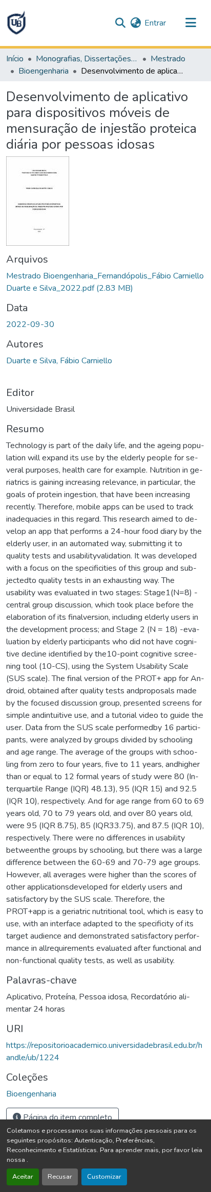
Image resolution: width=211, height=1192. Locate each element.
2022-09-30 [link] (30, 324)
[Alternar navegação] (190, 23)
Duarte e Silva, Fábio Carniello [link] (59, 360)
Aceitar (22, 1176)
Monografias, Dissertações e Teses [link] (87, 58)
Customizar (104, 1176)
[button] (16, 23)
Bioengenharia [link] (43, 71)
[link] (105, 282)
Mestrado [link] (168, 58)
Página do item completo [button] (66, 1117)
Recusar (60, 1176)
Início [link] (15, 58)
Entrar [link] (155, 23)
